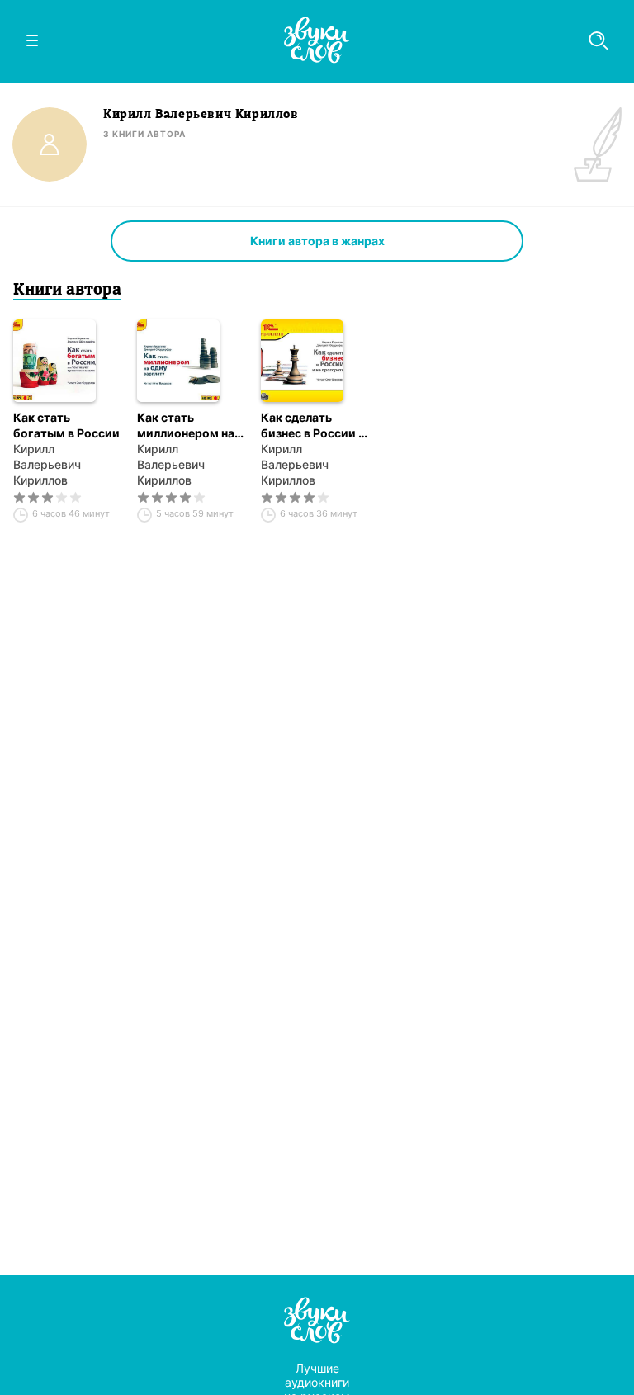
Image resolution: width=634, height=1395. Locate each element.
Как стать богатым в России (66, 425)
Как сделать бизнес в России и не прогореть (313, 425)
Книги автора (67, 290)
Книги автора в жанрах (317, 241)
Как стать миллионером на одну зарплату (185, 425)
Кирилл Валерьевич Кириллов (47, 464)
